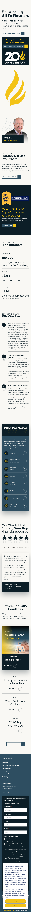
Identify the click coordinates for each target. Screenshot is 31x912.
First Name (8, 807)
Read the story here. (21, 910)
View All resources (14, 744)
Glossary (5, 777)
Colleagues (9, 548)
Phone (6, 829)
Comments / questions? (12, 862)
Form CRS (5, 771)
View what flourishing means (14, 46)
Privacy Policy (6, 768)
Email (6, 821)
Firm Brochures (7, 774)
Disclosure (7, 589)
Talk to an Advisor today (11, 33)
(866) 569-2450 (6, 783)
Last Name (8, 814)
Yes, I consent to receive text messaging (16, 840)
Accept (15, 901)
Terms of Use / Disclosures (10, 765)
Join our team (7, 225)
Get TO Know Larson (9, 177)
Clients (20, 548)
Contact (5, 763)
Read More (8, 666)
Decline (15, 905)
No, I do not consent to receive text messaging (14, 845)
